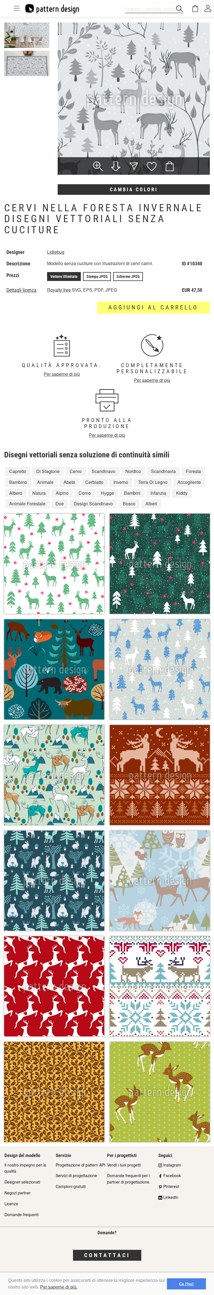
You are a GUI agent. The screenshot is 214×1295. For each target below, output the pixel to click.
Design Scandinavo (93, 503)
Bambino (18, 482)
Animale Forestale (27, 503)
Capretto (17, 471)
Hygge (107, 493)
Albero (15, 493)
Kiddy (182, 493)
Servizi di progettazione (76, 1175)
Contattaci (107, 1255)
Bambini (132, 493)
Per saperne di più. (58, 1287)
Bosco (129, 503)
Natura (39, 493)
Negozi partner (17, 1192)
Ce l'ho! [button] (186, 1284)
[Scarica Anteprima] (116, 167)
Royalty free (59, 290)
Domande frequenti (21, 1214)
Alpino (62, 493)
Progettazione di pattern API (80, 1165)
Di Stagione (48, 471)
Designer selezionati (22, 1182)
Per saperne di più (62, 374)
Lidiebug (55, 252)
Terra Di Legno (152, 482)
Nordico (133, 471)
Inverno (120, 482)
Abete (69, 482)
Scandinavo (103, 471)
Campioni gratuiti (71, 1186)
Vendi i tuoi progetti (124, 1165)
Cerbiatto (94, 482)
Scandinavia (163, 471)
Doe (59, 503)
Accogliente (189, 482)
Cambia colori (134, 189)
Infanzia (158, 493)
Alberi (151, 503)
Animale (45, 482)
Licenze (11, 1203)
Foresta (193, 471)
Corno (85, 493)
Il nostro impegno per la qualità (25, 1168)
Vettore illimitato (63, 276)
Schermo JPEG (128, 276)
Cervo (76, 471)
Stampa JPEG (97, 276)
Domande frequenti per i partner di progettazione (128, 1179)
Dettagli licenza (21, 290)
